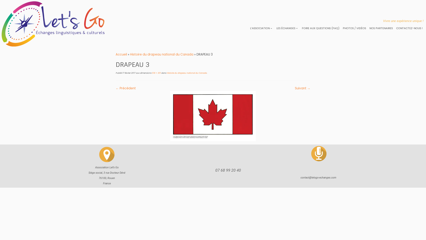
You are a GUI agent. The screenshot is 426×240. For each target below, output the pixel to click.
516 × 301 (156, 73)
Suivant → (302, 88)
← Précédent (126, 88)
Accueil (121, 54)
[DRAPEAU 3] (213, 116)
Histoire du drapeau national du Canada (161, 54)
